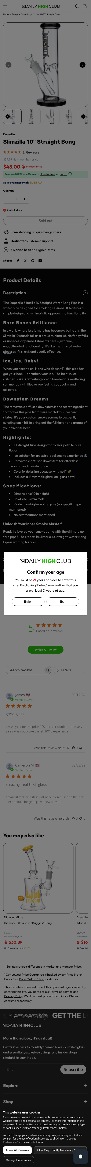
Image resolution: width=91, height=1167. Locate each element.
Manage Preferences (18, 1160)
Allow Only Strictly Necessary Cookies (60, 1150)
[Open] (80, 1156)
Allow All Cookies (17, 1150)
